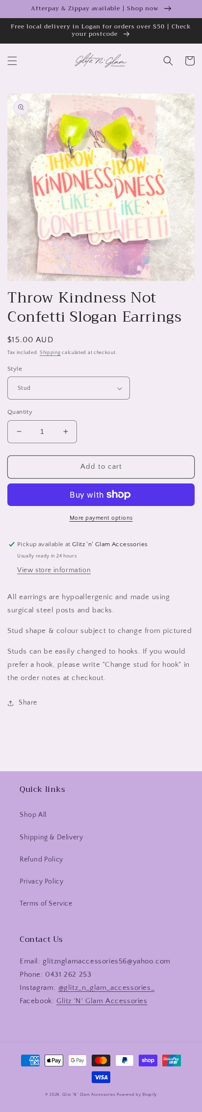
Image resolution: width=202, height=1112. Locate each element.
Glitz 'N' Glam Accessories (102, 1001)
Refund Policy (41, 859)
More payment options (101, 518)
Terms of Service (46, 904)
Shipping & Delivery (51, 837)
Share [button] (28, 703)
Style (14, 368)
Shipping (50, 352)
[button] (12, 61)
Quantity (19, 411)
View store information (54, 570)
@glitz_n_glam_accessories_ (106, 988)
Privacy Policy (41, 881)
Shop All (33, 815)
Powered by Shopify (137, 1094)
